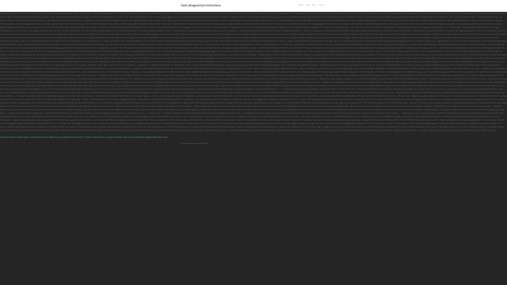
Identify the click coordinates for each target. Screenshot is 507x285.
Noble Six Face (54, 137)
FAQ (307, 5)
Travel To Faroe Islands (95, 137)
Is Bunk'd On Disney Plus (73, 137)
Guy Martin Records (39, 137)
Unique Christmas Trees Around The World (125, 137)
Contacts (321, 5)
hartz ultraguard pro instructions (201, 5)
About (301, 5)
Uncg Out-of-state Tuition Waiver (14, 137)
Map (313, 5)
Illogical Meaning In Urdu (156, 137)
